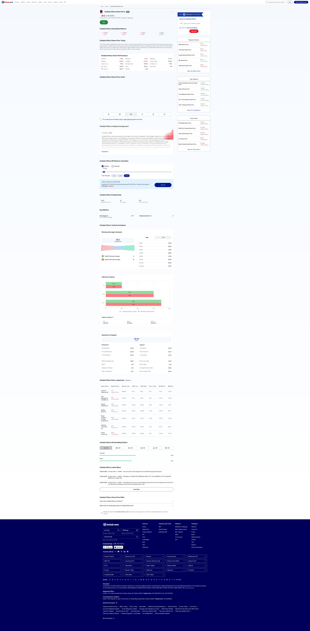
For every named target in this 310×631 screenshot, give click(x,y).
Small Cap (130, 18)
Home (101, 6)
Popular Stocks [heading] (194, 40)
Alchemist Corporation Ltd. (104, 426)
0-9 (177, 579)
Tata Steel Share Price (185, 49)
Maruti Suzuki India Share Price (187, 144)
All (180, 579)
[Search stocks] (267, 2)
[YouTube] (118, 551)
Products (17, 2)
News (60, 2)
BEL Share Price (183, 60)
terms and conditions (191, 27)
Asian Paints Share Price (185, 133)
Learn (45, 2)
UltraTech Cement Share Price (187, 128)
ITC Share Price (183, 139)
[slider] (104, 172)
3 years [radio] (120, 175)
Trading (124, 18)
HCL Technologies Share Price (187, 99)
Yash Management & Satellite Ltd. (104, 398)
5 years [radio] (127, 175)
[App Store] (118, 547)
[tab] (108, 114)
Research (34, 2)
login (120, 119)
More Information (107, 618)
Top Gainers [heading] (194, 79)
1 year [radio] (113, 175)
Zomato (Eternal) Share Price (187, 55)
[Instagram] (121, 551)
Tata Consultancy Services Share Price (188, 83)
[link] (112, 530)
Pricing (28, 2)
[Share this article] (172, 12)
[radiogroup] (136, 166)
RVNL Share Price (184, 44)
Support (56, 2)
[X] (115, 551)
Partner (50, 2)
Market (40, 2)
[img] (136, 94)
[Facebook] (127, 551)
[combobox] (275, 2)
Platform (23, 2)
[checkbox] (179, 27)
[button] (301, 2)
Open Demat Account (129, 119)
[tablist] (136, 114)
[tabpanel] (155, 254)
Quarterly (117, 166)
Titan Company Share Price (186, 105)
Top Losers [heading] (194, 118)
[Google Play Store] (108, 547)
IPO (65, 2)
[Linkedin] (124, 551)
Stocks (107, 6)
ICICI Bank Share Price (185, 123)
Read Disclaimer (189, 587)
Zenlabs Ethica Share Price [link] (117, 6)
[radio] (103, 166)
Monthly (106, 166)
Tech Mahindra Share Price (186, 94)
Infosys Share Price (184, 89)
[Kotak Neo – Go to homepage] (7, 2)
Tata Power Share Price (185, 65)
